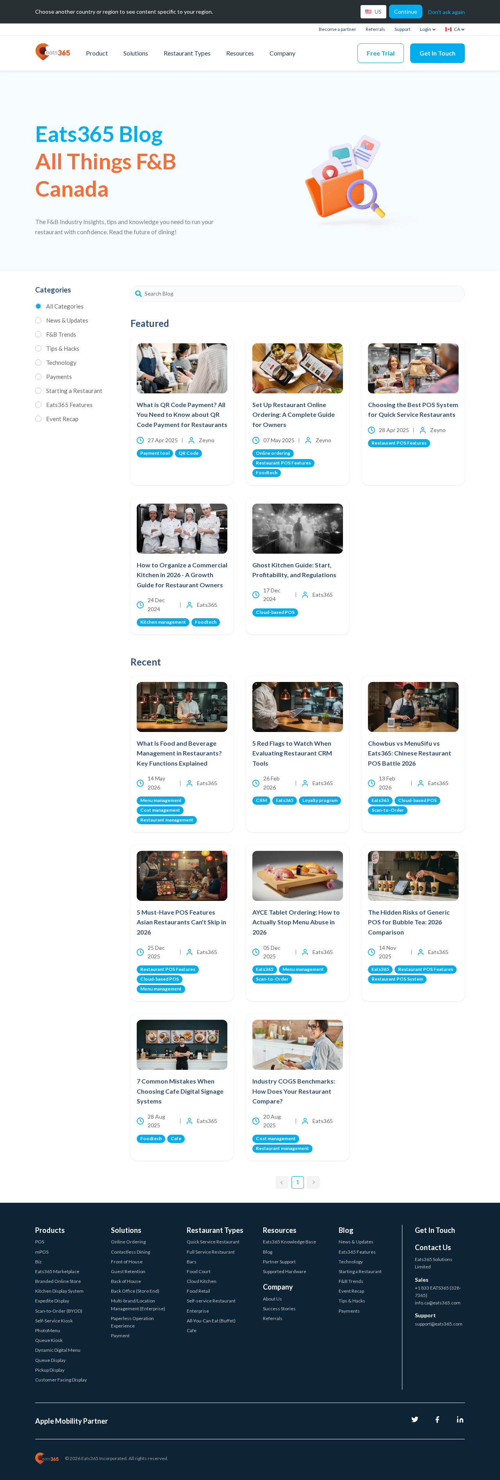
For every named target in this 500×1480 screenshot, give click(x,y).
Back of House (126, 1281)
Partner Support (279, 1262)
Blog (267, 1252)
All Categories (65, 306)
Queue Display (50, 1360)
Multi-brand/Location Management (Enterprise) (138, 1304)
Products (50, 1230)
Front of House (127, 1262)
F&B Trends (61, 334)
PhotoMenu (47, 1330)
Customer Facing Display (61, 1380)
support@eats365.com (438, 1324)
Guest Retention (128, 1271)
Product (97, 53)
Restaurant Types (187, 53)
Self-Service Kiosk (54, 1321)
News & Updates (67, 320)
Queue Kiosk (48, 1340)
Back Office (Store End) (135, 1291)
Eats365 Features (69, 404)
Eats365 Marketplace (57, 1271)
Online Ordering (128, 1242)
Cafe (191, 1330)
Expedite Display (52, 1301)
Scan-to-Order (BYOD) (58, 1311)
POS (39, 1242)
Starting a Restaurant (74, 390)
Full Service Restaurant (211, 1252)
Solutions (135, 53)
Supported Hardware (284, 1271)
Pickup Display (49, 1370)
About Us (272, 1299)
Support (403, 29)
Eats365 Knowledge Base (289, 1242)
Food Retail (198, 1291)
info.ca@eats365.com (438, 1303)
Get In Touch (437, 53)
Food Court (199, 1271)
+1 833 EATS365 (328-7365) (438, 1291)
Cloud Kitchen (201, 1281)
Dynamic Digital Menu (57, 1350)
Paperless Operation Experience (132, 1322)
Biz (38, 1262)
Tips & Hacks (62, 348)
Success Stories (279, 1308)
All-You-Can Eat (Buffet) (211, 1321)
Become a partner (337, 29)
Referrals (375, 29)
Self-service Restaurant (211, 1301)
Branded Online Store (58, 1281)
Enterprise (198, 1311)
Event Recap (62, 418)
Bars (191, 1262)
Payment (120, 1335)
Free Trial (381, 53)
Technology (61, 362)
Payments (59, 376)
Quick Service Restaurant (213, 1242)
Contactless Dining (130, 1252)
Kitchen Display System (59, 1291)
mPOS (41, 1252)
